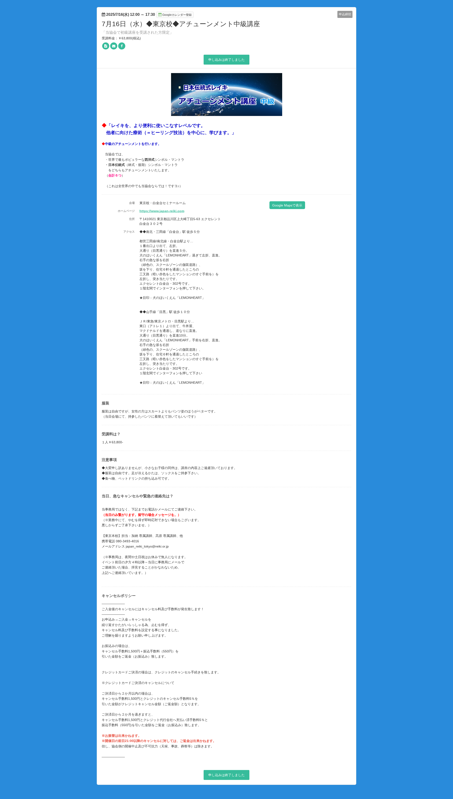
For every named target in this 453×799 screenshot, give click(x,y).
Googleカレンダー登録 (177, 14)
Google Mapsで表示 (287, 205)
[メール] (113, 45)
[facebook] (121, 45)
